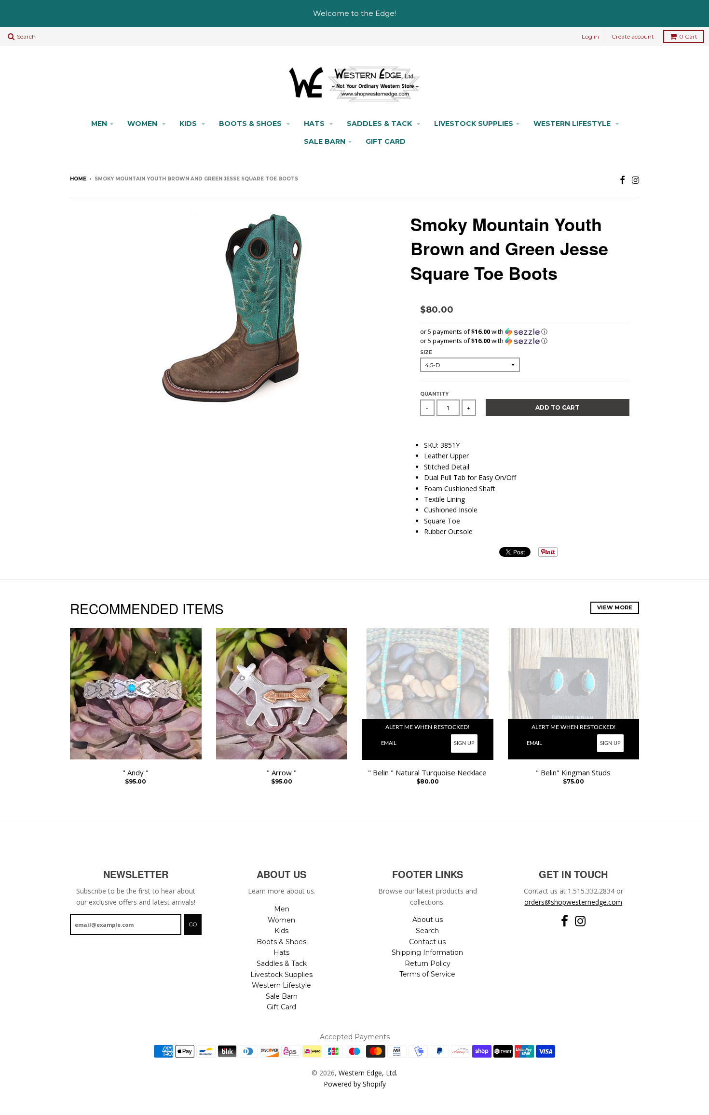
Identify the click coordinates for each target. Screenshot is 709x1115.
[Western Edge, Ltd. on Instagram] (635, 180)
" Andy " (136, 772)
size (426, 352)
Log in (590, 36)
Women (143, 123)
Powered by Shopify (355, 1083)
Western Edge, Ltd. (368, 1072)
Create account (633, 36)
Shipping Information (427, 952)
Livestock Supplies (473, 123)
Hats (315, 123)
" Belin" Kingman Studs (573, 772)
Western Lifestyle (573, 123)
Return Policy (427, 963)
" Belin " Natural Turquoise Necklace (427, 772)
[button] (524, 331)
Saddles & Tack (380, 123)
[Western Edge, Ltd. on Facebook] (622, 180)
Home (78, 179)
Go (193, 924)
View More (614, 607)
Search (427, 930)
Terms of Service (427, 974)
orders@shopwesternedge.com (573, 902)
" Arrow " (282, 772)
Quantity (434, 394)
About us (427, 919)
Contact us (427, 941)
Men (99, 123)
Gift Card (386, 141)
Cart (688, 36)
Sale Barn (324, 141)
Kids (189, 123)
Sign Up (464, 743)
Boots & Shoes (251, 123)
